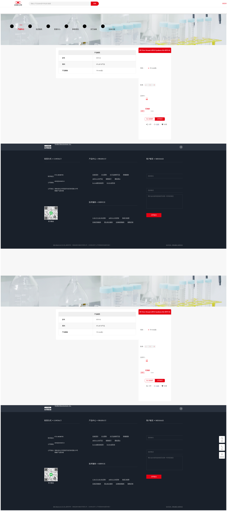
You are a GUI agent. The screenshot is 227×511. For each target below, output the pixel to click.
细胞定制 (130, 222)
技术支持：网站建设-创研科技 (174, 245)
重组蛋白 (117, 179)
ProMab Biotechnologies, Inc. (63, 144)
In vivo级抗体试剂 (98, 183)
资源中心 (57, 29)
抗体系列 (95, 175)
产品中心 (162, 41)
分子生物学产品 (115, 175)
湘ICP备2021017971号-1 (59, 245)
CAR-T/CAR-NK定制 (99, 218)
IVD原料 (104, 175)
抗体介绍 (112, 29)
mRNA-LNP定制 (114, 218)
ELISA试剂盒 (111, 183)
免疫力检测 (125, 218)
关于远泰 (93, 29)
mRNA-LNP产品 (97, 179)
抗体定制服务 (96, 222)
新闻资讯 (75, 29)
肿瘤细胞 (126, 175)
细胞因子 (109, 179)
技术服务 (39, 29)
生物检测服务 (120, 222)
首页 (157, 41)
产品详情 (168, 41)
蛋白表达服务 (108, 222)
